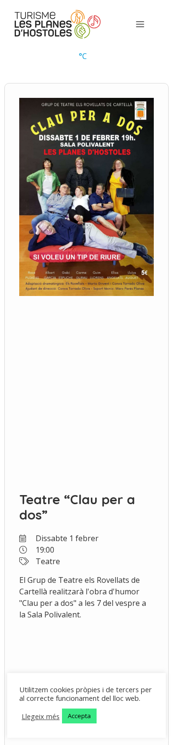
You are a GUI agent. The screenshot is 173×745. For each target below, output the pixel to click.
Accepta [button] (79, 715)
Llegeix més (41, 716)
